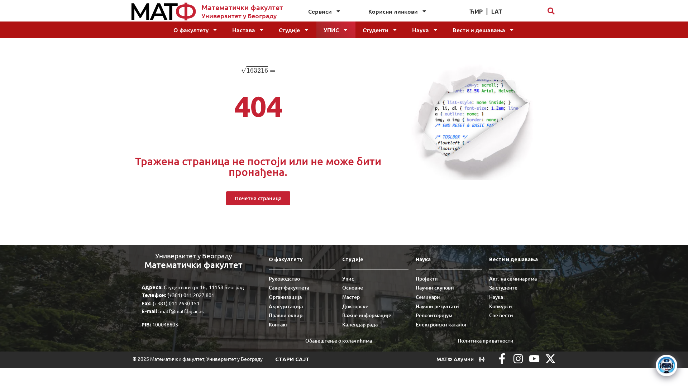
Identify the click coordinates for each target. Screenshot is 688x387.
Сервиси (320, 11)
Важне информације (366, 315)
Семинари (428, 296)
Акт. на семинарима (513, 278)
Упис (331, 30)
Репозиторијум (434, 315)
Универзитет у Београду (239, 15)
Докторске (355, 306)
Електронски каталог (441, 324)
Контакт (278, 324)
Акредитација (286, 306)
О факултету (191, 30)
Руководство (284, 278)
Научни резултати (437, 306)
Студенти (375, 30)
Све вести (501, 315)
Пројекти (427, 278)
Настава (243, 30)
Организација (285, 296)
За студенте (503, 287)
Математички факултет (242, 7)
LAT (496, 11)
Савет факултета (289, 287)
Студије (289, 30)
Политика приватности (485, 340)
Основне (352, 287)
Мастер (351, 296)
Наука (420, 30)
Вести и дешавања (479, 30)
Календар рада (360, 324)
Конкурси (500, 306)
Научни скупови (435, 287)
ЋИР (476, 11)
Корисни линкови (393, 11)
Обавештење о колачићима (338, 340)
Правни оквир (285, 315)
